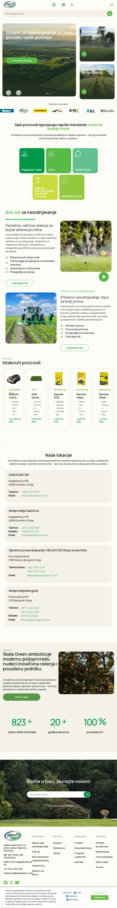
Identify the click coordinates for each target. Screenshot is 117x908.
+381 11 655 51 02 (36, 571)
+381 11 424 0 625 (29, 608)
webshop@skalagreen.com (18, 873)
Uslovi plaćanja (104, 856)
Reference (59, 848)
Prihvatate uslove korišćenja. (60, 806)
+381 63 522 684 (29, 616)
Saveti (56, 853)
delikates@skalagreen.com (42, 575)
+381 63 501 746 (30, 531)
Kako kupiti (102, 862)
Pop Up (36, 851)
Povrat (99, 867)
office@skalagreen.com (34, 495)
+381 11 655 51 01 (36, 567)
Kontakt (78, 862)
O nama (78, 842)
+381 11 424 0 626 (29, 612)
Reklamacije (102, 851)
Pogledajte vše (20, 283)
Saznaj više (99, 893)
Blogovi (57, 842)
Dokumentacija (82, 848)
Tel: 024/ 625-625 (13, 868)
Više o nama (21, 697)
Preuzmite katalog (22, 60)
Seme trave (38, 865)
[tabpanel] (39, 59)
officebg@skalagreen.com (35, 619)
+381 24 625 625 (30, 492)
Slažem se (100, 897)
